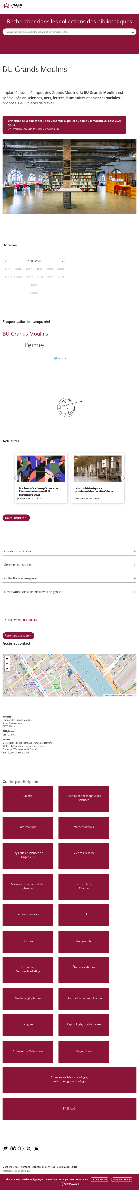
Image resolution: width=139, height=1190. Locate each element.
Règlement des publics (22, 620)
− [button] (7, 664)
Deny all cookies (122, 1179)
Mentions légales (11, 1166)
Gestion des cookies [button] (67, 1166)
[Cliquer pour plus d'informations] (34, 354)
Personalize (70, 1184)
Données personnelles (43, 1166)
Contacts (25, 1166)
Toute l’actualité (14, 517)
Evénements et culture (30, 498)
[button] (14, 478)
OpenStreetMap (118, 695)
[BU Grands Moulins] (69, 671)
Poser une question (17, 635)
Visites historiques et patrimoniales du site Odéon (94, 490)
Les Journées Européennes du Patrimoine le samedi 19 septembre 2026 (38, 491)
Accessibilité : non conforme (17, 1170)
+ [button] (7, 659)
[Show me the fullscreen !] (7, 668)
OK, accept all (99, 1179)
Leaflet (106, 695)
